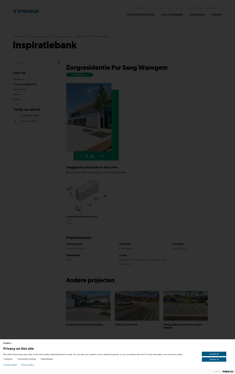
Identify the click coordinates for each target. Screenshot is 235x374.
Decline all (214, 359)
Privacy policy (27, 365)
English (6, 343)
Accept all (214, 354)
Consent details (10, 365)
